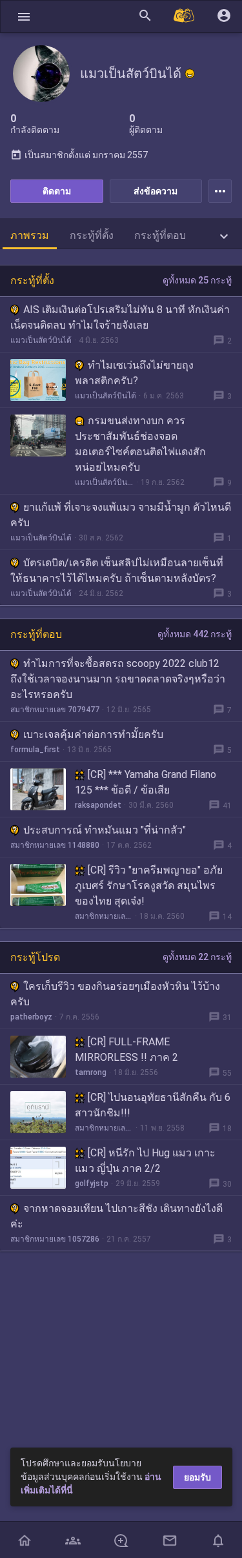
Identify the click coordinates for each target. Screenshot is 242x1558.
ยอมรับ (197, 1477)
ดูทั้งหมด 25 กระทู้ (197, 280)
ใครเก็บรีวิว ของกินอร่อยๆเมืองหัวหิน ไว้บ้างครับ (115, 994)
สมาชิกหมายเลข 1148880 (54, 845)
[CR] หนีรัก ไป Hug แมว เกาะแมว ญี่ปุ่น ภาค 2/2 (145, 1160)
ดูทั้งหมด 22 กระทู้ (197, 956)
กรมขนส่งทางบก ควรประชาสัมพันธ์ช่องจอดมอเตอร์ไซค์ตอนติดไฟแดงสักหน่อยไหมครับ (140, 444)
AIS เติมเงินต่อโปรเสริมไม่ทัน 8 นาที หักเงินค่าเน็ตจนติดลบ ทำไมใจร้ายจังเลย (120, 317)
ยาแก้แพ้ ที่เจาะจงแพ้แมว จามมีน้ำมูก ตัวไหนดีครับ (120, 515)
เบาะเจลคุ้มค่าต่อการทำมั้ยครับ (93, 734)
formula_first (35, 749)
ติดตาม (57, 191)
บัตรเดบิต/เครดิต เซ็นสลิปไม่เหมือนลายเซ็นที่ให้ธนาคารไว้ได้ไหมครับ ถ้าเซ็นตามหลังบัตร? (116, 570)
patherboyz (31, 1016)
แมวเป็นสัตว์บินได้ (41, 340)
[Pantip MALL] (184, 16)
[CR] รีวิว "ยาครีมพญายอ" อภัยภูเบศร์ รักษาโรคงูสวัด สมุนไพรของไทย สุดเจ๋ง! (149, 885)
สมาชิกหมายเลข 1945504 (103, 916)
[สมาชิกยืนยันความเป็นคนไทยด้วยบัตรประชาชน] (190, 73)
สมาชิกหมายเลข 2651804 (104, 1128)
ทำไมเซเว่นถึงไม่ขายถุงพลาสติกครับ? (134, 373)
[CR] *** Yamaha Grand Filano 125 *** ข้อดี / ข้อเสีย (145, 782)
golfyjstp (91, 1183)
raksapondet (98, 805)
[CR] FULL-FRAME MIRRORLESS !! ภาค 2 (126, 1049)
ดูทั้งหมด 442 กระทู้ (194, 634)
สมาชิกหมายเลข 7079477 (54, 709)
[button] (24, 16)
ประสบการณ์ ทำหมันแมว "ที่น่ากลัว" (104, 830)
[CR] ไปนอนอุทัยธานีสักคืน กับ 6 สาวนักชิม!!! (152, 1105)
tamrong (90, 1072)
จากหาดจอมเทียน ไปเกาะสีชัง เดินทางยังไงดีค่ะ (116, 1216)
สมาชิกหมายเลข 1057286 (54, 1239)
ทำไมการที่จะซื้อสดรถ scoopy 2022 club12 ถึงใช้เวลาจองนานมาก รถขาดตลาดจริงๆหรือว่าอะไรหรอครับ (117, 679)
